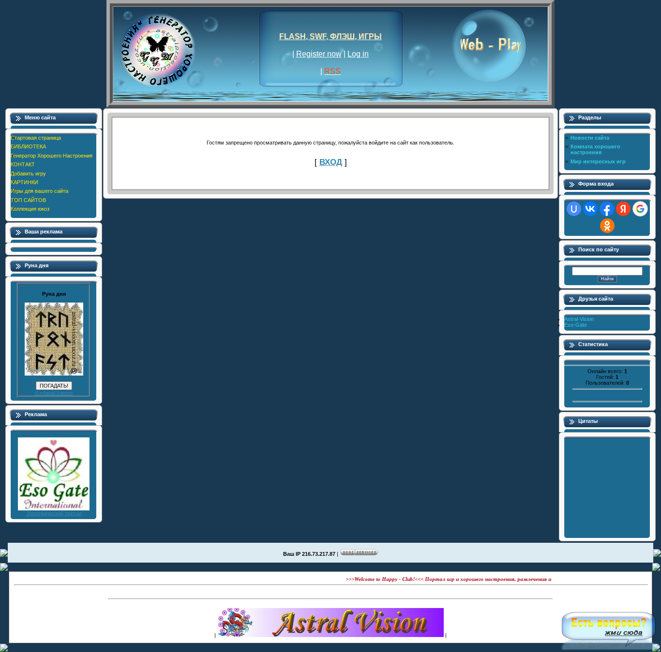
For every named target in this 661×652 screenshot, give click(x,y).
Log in (358, 54)
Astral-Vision (579, 319)
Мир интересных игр (598, 161)
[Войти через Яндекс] (623, 209)
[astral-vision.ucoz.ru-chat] (609, 628)
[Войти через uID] (574, 209)
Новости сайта (590, 138)
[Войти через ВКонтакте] (590, 209)
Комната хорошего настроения (595, 149)
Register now (319, 54)
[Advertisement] (330, 592)
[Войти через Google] (640, 209)
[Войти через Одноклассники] (607, 225)
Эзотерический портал (54, 513)
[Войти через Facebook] (607, 209)
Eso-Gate (575, 325)
